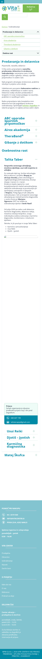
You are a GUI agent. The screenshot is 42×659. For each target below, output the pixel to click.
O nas (4, 588)
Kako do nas (6, 584)
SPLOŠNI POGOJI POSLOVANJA (26, 654)
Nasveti (5, 565)
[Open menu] (2, 1)
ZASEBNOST (25, 656)
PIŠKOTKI (15, 656)
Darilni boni (6, 568)
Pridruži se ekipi (8, 596)
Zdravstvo (6, 557)
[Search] (5, 17)
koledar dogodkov (30, 105)
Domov (5, 27)
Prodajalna (6, 553)
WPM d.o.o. (7, 652)
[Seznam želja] (18, 8)
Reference (5, 592)
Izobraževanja (7, 561)
